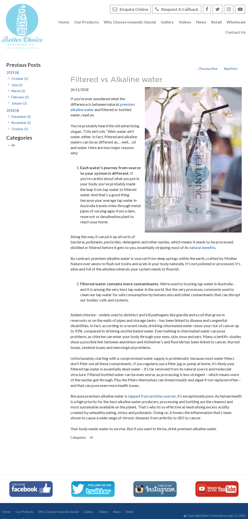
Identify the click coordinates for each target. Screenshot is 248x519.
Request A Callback (180, 9)
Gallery (89, 512)
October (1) (19, 79)
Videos (103, 512)
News (117, 512)
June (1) (17, 85)
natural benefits (202, 247)
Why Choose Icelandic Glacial (59, 512)
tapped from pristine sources (152, 396)
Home (6, 512)
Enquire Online (134, 9)
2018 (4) (13, 110)
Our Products (25, 512)
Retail (129, 512)
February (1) (20, 97)
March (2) (18, 91)
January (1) (19, 103)
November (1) (21, 123)
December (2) (21, 117)
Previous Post (208, 69)
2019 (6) (13, 72)
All (13, 145)
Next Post (230, 69)
